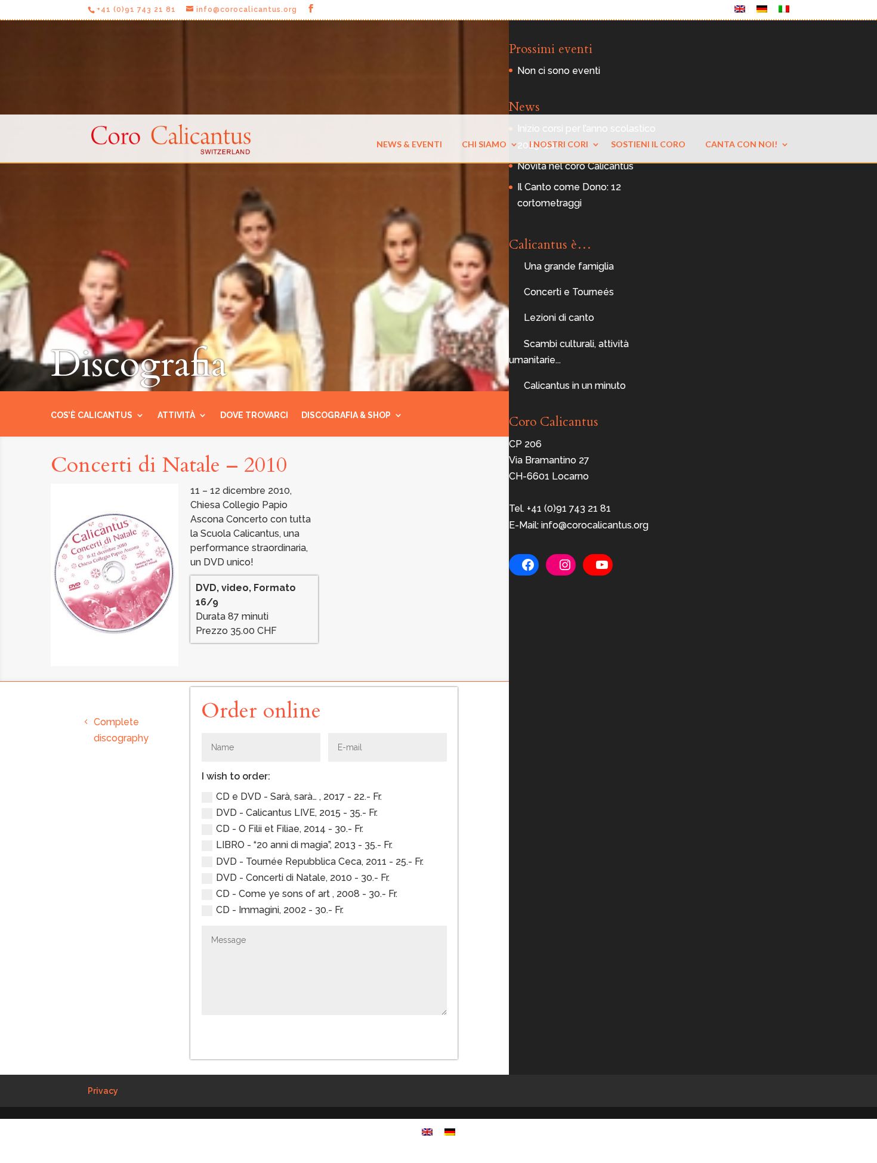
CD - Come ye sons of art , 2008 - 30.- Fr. (306, 893)
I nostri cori (558, 144)
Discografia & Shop (346, 415)
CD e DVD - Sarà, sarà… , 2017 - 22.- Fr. (299, 796)
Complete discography (121, 730)
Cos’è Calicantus (91, 415)
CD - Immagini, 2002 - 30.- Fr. (280, 909)
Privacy (103, 1091)
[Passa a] (739, 12)
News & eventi (409, 144)
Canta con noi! (741, 144)
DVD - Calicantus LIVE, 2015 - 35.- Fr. (297, 812)
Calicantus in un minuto (575, 385)
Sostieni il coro (648, 144)
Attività (176, 415)
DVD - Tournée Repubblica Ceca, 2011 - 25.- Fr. (320, 861)
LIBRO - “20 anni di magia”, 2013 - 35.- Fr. (304, 844)
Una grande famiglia (569, 266)
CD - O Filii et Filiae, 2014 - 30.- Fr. (289, 828)
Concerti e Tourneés (569, 292)
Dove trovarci (254, 415)
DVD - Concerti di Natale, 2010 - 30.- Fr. (303, 877)
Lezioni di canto (559, 317)
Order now (404, 1033)
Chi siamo (484, 144)
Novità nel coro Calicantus (575, 166)
